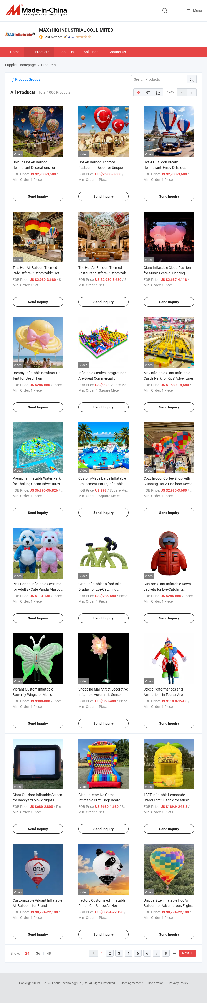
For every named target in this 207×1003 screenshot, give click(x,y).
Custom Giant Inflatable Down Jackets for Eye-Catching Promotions (167, 589)
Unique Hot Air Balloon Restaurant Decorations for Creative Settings (34, 167)
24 (27, 953)
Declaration (156, 983)
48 (49, 953)
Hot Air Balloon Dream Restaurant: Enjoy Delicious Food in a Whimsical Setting (165, 167)
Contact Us (117, 51)
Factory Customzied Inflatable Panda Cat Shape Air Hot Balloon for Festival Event (101, 905)
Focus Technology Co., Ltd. (70, 983)
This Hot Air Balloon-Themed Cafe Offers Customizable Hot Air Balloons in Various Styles (36, 273)
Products (42, 51)
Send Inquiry (38, 196)
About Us (66, 51)
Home (14, 51)
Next (185, 953)
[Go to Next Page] (191, 92)
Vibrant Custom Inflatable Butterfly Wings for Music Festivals (33, 694)
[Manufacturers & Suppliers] (37, 10)
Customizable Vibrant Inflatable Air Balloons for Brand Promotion (37, 905)
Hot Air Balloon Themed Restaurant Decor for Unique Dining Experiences (100, 167)
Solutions (91, 51)
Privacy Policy (178, 983)
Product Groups (27, 79)
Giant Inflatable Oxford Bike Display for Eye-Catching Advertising (99, 589)
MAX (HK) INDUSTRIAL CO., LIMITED (76, 30)
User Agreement (132, 983)
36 (38, 953)
